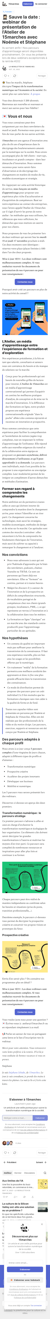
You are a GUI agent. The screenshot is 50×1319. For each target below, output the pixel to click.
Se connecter (41, 4)
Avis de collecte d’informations (23, 1294)
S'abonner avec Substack (27, 1280)
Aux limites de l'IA (12, 1180)
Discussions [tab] (29, 1173)
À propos (35, 94)
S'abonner (27, 4)
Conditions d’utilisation (18, 1289)
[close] (42, 1224)
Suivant (39, 1162)
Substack (8, 1310)
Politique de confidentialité (25, 1297)
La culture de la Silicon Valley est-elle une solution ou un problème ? (18, 1207)
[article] (25, 1189)
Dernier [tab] (18, 1173)
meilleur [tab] (8, 1173)
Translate (8, 12)
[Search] (45, 1173)
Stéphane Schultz (17, 1072)
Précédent (11, 1162)
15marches (34, 1072)
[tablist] (19, 1173)
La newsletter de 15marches (21, 67)
